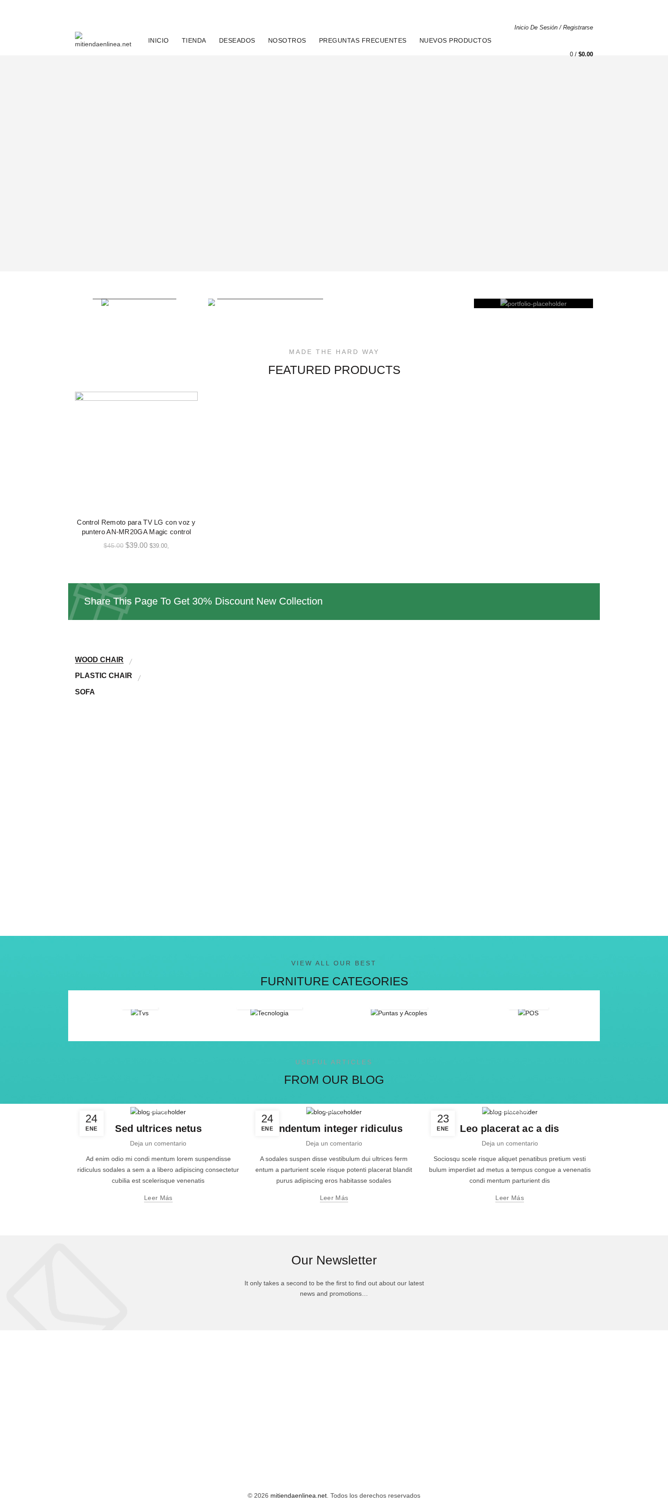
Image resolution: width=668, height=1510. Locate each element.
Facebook (355, 1402)
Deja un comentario (158, 1143)
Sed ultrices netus (158, 1128)
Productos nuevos (367, 1455)
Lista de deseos (589, 36)
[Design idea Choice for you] (134, 303)
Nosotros (287, 40)
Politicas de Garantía (282, 1415)
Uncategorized (510, 1111)
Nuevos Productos (455, 40)
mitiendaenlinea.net (298, 1495)
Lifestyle (158, 1111)
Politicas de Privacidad (284, 1402)
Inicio (326, 9)
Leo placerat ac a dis (509, 1128)
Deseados (237, 40)
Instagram (355, 1415)
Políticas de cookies (280, 1428)
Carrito (580, 9)
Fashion (334, 1111)
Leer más (158, 1197)
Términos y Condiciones (470, 9)
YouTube (353, 1442)
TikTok (350, 1428)
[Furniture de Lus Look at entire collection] (334, 303)
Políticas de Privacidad (383, 9)
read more (214, 870)
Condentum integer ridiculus (334, 1128)
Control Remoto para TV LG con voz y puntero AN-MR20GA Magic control (136, 527)
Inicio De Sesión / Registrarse (553, 27)
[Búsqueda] (563, 41)
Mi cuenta (541, 9)
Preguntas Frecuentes (363, 40)
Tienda (194, 40)
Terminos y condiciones (285, 1442)
